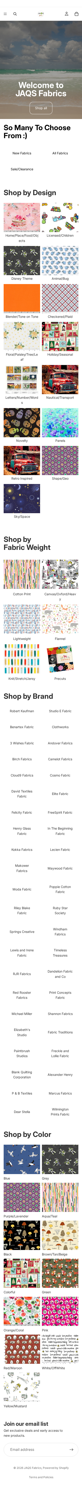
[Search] (15, 14)
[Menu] (5, 14)
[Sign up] (71, 1449)
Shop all (41, 108)
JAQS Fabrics (32, 1468)
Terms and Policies (41, 1477)
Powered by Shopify (56, 1468)
